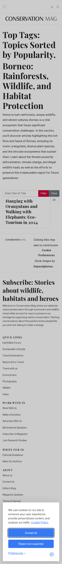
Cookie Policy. (40, 522)
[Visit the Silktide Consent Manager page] (52, 553)
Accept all (31, 533)
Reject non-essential (31, 544)
